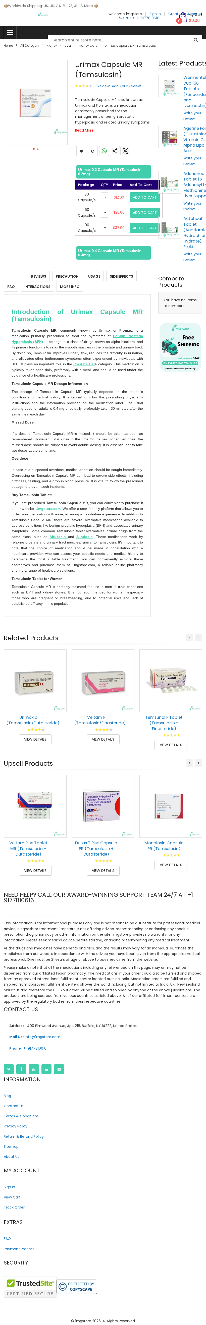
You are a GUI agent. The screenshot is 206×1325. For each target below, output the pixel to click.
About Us (11, 1156)
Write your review (192, 115)
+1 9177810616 (27, 1048)
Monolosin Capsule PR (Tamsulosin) (164, 845)
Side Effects (121, 276)
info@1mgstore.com (34, 1036)
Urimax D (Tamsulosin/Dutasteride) (32, 720)
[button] (33, 148)
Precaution (67, 276)
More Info (70, 286)
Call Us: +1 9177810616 (140, 18)
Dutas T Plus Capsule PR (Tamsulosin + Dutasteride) (96, 848)
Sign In (9, 1186)
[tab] (113, 171)
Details (14, 276)
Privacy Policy (15, 1126)
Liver (68, 45)
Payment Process (19, 1248)
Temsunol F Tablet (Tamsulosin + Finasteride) (164, 723)
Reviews (38, 276)
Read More (84, 130)
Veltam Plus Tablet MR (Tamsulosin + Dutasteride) (28, 848)
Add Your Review (126, 86)
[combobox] (125, 40)
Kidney (52, 45)
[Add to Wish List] (59, 693)
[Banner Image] (180, 347)
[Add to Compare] (59, 705)
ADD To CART (145, 197)
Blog (7, 1095)
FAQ (11, 286)
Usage (94, 276)
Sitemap (11, 1146)
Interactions (37, 286)
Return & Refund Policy (24, 1136)
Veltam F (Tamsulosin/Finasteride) (100, 720)
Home (8, 45)
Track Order (14, 1207)
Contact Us (14, 1105)
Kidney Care (88, 45)
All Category (29, 45)
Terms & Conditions (21, 1116)
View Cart (12, 1197)
